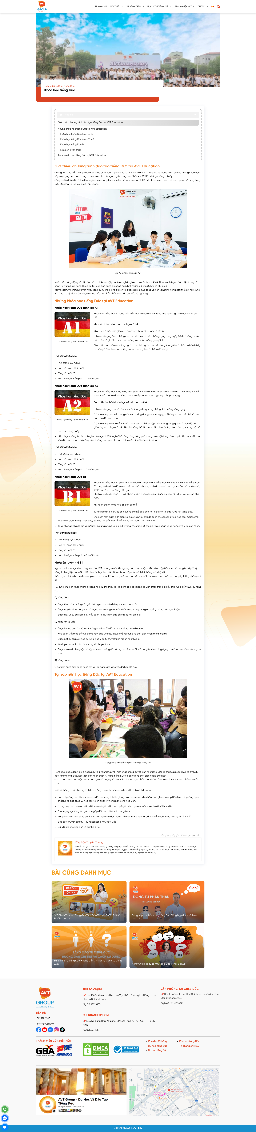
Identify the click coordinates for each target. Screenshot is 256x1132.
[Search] (218, 6)
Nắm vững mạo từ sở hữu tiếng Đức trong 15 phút (158, 964)
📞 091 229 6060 (91, 1004)
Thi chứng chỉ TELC (189, 1046)
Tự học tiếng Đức (53, 86)
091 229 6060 (43, 1018)
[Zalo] (4, 1118)
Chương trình (133, 6)
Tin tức (201, 6)
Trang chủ (101, 6)
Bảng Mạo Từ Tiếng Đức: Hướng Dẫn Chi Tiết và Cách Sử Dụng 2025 (88, 962)
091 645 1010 (91, 1030)
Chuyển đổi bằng (157, 1041)
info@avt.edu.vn (45, 1024)
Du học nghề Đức (157, 1046)
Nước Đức (69, 86)
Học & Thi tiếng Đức (158, 6)
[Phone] (4, 1109)
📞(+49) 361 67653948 (172, 1003)
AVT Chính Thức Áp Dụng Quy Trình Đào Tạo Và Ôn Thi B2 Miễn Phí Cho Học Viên (87, 917)
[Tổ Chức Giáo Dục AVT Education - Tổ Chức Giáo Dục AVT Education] (48, 6)
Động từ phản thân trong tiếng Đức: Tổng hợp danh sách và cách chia (164, 917)
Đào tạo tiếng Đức (189, 1041)
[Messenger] (4, 1127)
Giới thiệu (115, 6)
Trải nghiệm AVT (183, 6)
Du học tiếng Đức (157, 1050)
